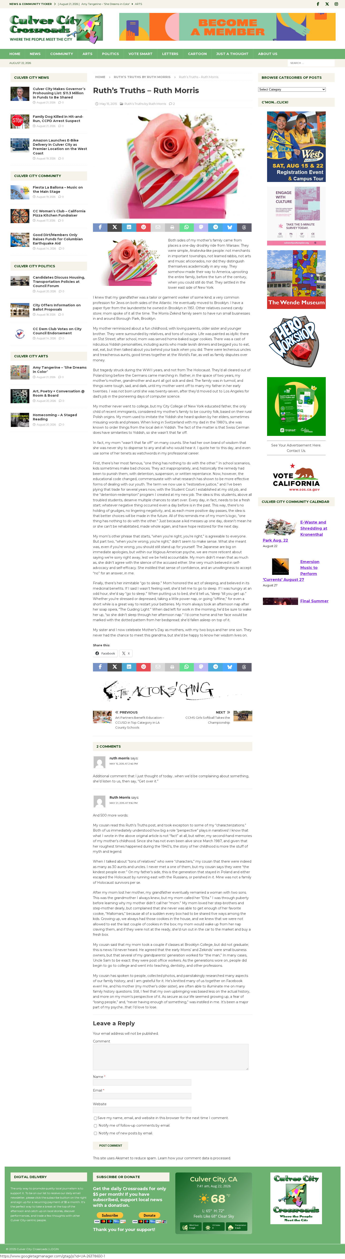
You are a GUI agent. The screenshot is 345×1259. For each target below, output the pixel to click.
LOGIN (54, 1249)
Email (98, 1090)
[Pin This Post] (143, 227)
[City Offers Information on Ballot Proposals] (20, 310)
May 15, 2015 (108, 104)
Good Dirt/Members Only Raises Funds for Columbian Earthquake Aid (58, 239)
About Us (267, 54)
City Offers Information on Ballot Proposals (57, 307)
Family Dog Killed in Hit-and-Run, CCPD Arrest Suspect (58, 118)
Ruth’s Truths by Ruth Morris (145, 104)
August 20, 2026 (46, 291)
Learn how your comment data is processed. (194, 1158)
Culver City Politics (34, 266)
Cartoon (197, 54)
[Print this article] (172, 227)
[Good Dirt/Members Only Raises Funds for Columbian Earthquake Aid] (20, 240)
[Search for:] (311, 63)
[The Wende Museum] (296, 306)
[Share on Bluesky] (230, 227)
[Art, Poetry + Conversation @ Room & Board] (20, 396)
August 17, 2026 (46, 220)
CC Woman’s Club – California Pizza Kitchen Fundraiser (59, 213)
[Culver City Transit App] (296, 433)
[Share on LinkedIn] (129, 227)
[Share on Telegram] (215, 227)
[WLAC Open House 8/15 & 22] (296, 179)
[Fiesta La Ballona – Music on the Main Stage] (20, 192)
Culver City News (31, 77)
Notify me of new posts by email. (126, 1133)
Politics (110, 54)
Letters (170, 54)
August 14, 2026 (46, 248)
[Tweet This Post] (114, 227)
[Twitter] (327, 4)
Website (100, 1104)
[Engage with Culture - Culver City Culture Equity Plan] (296, 243)
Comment (101, 1041)
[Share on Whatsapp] (187, 227)
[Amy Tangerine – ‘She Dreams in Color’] (20, 372)
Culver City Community (37, 176)
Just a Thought (232, 54)
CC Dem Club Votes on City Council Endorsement (57, 331)
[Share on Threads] (244, 227)
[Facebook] (318, 4)
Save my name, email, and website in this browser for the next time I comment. (163, 1118)
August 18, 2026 (46, 314)
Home (14, 54)
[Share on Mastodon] (201, 227)
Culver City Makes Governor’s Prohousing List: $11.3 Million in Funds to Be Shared (59, 93)
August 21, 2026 (46, 102)
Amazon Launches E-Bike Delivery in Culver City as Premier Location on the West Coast (60, 146)
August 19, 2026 (46, 158)
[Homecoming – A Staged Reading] (20, 420)
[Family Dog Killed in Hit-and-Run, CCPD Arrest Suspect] (20, 121)
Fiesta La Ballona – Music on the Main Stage (58, 189)
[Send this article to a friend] (158, 227)
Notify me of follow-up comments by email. (134, 1125)
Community (61, 54)
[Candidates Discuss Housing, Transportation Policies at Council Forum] (20, 282)
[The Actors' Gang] (172, 699)
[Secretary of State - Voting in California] (296, 489)
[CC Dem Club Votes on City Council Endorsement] (20, 334)
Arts (87, 54)
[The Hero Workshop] (296, 370)
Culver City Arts (31, 356)
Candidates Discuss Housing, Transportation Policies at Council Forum (59, 281)
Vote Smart (141, 54)
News (35, 54)
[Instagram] (336, 4)
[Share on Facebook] (100, 227)
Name (98, 1077)
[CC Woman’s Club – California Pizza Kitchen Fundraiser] (20, 216)
